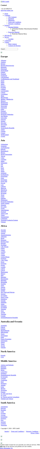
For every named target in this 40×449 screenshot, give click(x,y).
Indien (2, 161)
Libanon (3, 186)
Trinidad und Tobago (7, 399)
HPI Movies (8, 35)
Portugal (3, 111)
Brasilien (3, 410)
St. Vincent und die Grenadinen (10, 397)
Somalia (3, 301)
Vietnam (3, 222)
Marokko (3, 277)
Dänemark (4, 69)
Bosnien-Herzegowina (7, 65)
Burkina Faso (5, 241)
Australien (4, 325)
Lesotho (3, 267)
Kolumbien (4, 417)
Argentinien (4, 406)
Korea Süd (4, 181)
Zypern (3, 136)
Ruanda (3, 289)
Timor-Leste (4, 213)
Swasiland (4, 307)
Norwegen (4, 106)
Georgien (3, 159)
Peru (2, 420)
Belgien (3, 64)
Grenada (3, 378)
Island (2, 82)
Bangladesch (4, 151)
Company (7, 15)
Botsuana (3, 240)
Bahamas (3, 366)
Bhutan (3, 153)
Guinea (3, 255)
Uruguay (3, 423)
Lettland (3, 89)
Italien (2, 84)
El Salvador (4, 377)
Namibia (3, 284)
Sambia (3, 290)
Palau (2, 337)
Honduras (4, 383)
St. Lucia (3, 395)
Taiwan (3, 156)
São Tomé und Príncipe (8, 292)
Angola (3, 233)
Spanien (3, 126)
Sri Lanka (4, 207)
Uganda (3, 316)
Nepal (2, 195)
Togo (2, 311)
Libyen (3, 270)
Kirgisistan (4, 180)
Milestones (11, 20)
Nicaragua (4, 390)
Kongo (3, 265)
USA (2, 357)
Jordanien (3, 173)
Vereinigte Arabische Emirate (9, 220)
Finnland (3, 74)
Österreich (4, 108)
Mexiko (3, 388)
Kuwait (3, 183)
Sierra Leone (4, 297)
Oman (2, 196)
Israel (2, 168)
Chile (2, 412)
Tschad (3, 312)
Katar (2, 178)
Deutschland (4, 70)
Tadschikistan (5, 210)
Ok (12, 448)
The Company (12, 17)
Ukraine (3, 131)
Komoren (3, 263)
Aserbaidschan (5, 148)
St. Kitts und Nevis (6, 393)
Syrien (3, 208)
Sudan (2, 304)
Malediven (4, 190)
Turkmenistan (5, 217)
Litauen (3, 92)
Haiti (2, 382)
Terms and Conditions (14, 22)
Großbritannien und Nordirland (10, 79)
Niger (2, 285)
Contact (6, 42)
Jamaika (3, 385)
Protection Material (13, 32)
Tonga (2, 344)
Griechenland (5, 77)
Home (6, 13)
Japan (2, 169)
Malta (2, 96)
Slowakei (3, 123)
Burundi (3, 243)
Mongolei (3, 191)
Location (10, 39)
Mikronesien (4, 332)
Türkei (3, 129)
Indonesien (4, 163)
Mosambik (4, 282)
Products (7, 25)
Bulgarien (4, 67)
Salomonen (4, 341)
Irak (2, 164)
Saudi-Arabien (5, 203)
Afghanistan (4, 144)
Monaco (3, 101)
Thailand (3, 212)
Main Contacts (12, 44)
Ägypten (3, 230)
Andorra (3, 62)
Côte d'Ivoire (4, 247)
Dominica (4, 373)
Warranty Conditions (14, 24)
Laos (2, 185)
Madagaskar (4, 272)
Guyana (3, 415)
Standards (11, 18)
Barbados (3, 368)
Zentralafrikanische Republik (9, 317)
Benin (2, 238)
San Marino (4, 116)
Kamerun (3, 258)
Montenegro (4, 102)
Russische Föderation (7, 114)
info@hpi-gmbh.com (7, 10)
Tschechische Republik (7, 128)
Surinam (3, 422)
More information (5, 448)
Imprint (7, 431)
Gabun (3, 250)
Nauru (2, 334)
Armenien (4, 146)
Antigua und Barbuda (7, 365)
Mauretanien (4, 279)
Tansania (3, 309)
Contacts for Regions (14, 45)
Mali (2, 275)
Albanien (3, 60)
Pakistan (3, 198)
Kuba (2, 387)
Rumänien (4, 113)
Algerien (3, 231)
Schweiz (3, 119)
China (2, 158)
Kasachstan (4, 176)
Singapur (3, 205)
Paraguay (3, 418)
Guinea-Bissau (5, 257)
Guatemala (4, 380)
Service (6, 37)
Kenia (2, 262)
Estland (3, 72)
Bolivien (3, 408)
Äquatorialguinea (6, 235)
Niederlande (4, 104)
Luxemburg (4, 94)
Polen (2, 109)
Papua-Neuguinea (6, 339)
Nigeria (3, 287)
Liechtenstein (5, 91)
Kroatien (3, 87)
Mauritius (3, 280)
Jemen (2, 171)
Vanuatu (3, 347)
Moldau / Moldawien (7, 99)
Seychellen (4, 295)
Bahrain (3, 149)
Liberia (3, 268)
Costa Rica (4, 372)
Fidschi (3, 327)
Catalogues (7, 40)
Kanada (3, 355)
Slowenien (4, 124)
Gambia (3, 252)
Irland (2, 81)
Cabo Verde (4, 260)
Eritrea (3, 248)
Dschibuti (3, 245)
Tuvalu (3, 346)
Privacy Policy (35, 433)
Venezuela (4, 425)
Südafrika (3, 302)
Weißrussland (5, 134)
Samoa (3, 342)
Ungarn (3, 133)
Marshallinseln (5, 330)
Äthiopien (4, 236)
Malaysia (3, 188)
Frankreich (4, 75)
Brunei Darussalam (6, 154)
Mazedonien (4, 97)
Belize (2, 370)
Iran (2, 166)
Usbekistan (4, 218)
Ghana (3, 253)
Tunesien (3, 314)
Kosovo (3, 86)
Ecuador (3, 413)
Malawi (3, 274)
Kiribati (3, 329)
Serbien (3, 121)
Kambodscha (4, 174)
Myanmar (3, 193)
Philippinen (4, 200)
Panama (3, 392)
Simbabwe (4, 299)
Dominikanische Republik (8, 375)
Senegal (3, 294)
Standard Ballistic (13, 27)
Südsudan (4, 306)
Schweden (4, 118)
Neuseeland (4, 335)
